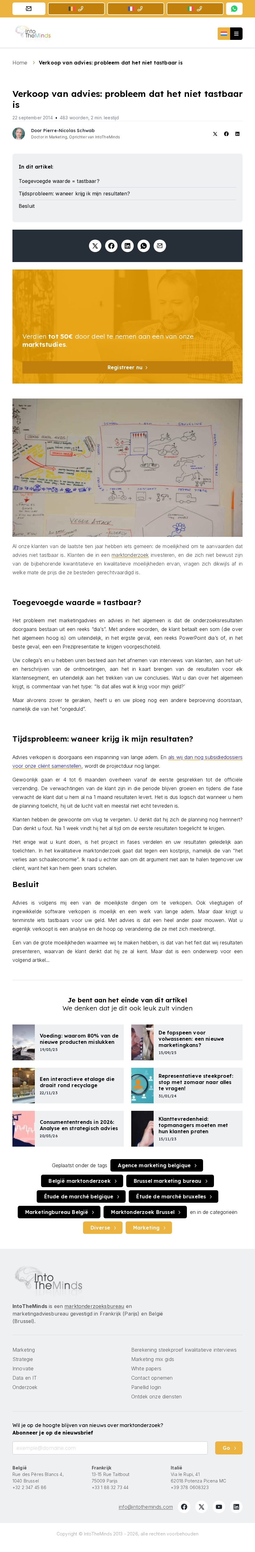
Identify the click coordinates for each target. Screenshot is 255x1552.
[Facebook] (184, 1507)
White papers (146, 1368)
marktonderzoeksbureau (94, 1306)
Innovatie (23, 1368)
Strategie (22, 1359)
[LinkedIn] (236, 1507)
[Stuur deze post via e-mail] (160, 246)
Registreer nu (125, 367)
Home (20, 63)
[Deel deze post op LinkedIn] (127, 246)
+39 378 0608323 (189, 1487)
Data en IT (24, 1378)
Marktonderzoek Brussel (142, 1212)
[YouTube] (219, 1507)
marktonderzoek (130, 555)
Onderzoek (24, 1387)
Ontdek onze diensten (156, 1396)
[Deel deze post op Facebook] (111, 246)
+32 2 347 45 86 (29, 1487)
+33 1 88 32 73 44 (110, 1487)
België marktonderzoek (79, 1181)
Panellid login (146, 1387)
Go (226, 1448)
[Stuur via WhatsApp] (143, 246)
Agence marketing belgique (154, 1165)
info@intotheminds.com (146, 1507)
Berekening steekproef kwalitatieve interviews (184, 1350)
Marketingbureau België (56, 1212)
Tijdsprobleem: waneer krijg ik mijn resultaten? (74, 193)
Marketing (146, 1228)
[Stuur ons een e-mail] (28, 8)
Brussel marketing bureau (168, 1181)
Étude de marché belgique (79, 1196)
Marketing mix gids (152, 1359)
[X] (201, 1507)
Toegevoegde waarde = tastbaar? (59, 181)
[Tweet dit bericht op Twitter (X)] (95, 246)
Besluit (27, 206)
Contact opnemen (152, 1378)
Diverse (100, 1228)
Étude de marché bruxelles (171, 1196)
